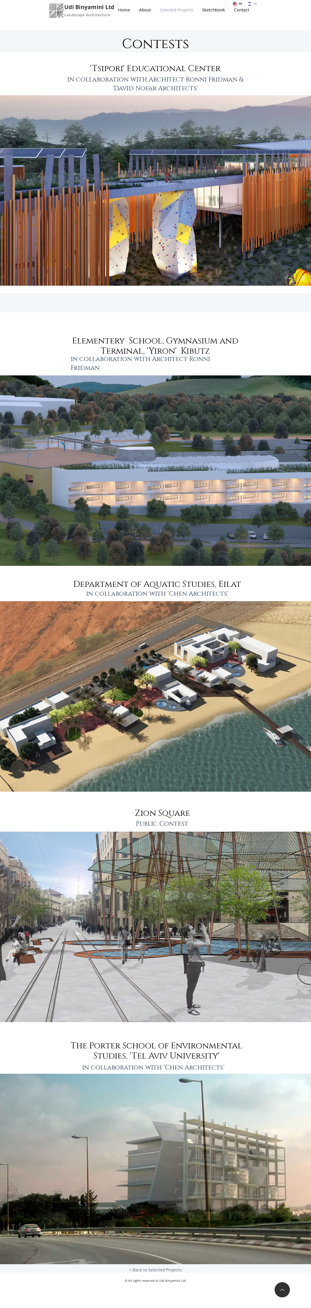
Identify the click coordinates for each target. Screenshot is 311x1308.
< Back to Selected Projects (155, 1270)
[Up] (282, 1289)
